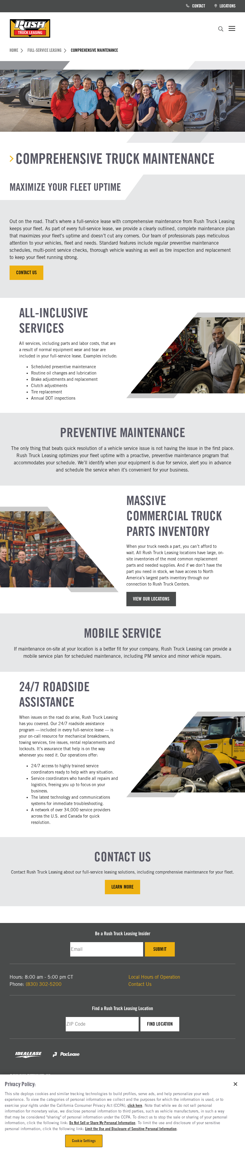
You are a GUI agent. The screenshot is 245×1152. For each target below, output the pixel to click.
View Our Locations (151, 599)
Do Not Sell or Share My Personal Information (102, 1122)
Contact (198, 6)
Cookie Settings (84, 1140)
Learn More (122, 887)
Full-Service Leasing (44, 50)
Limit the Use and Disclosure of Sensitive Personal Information (131, 1128)
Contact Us (26, 272)
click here (135, 1105)
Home (14, 50)
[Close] (235, 1084)
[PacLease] (66, 1059)
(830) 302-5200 (44, 984)
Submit (164, 950)
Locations (227, 6)
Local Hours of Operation (154, 977)
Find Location (163, 1025)
